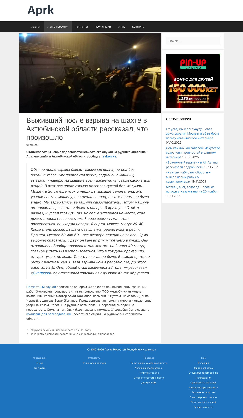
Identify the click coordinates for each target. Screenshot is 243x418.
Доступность (148, 382)
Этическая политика (94, 363)
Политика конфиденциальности (149, 363)
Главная (35, 26)
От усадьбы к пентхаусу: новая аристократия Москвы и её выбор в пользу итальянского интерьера (192, 133)
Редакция (203, 363)
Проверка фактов (203, 407)
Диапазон (41, 273)
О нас (121, 26)
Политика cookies (149, 372)
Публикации (103, 26)
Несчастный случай (41, 287)
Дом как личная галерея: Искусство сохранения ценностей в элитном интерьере (193, 152)
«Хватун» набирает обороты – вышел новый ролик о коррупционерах (188, 177)
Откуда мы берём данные (203, 372)
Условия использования (148, 368)
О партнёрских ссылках (203, 397)
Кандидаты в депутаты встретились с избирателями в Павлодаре (72, 333)
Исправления (203, 377)
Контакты (81, 26)
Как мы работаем (203, 368)
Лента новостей (57, 26)
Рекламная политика (203, 392)
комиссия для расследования (48, 314)
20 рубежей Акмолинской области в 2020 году (60, 329)
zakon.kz (109, 156)
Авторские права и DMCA (203, 387)
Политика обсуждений (203, 402)
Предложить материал (203, 382)
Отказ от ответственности (149, 377)
